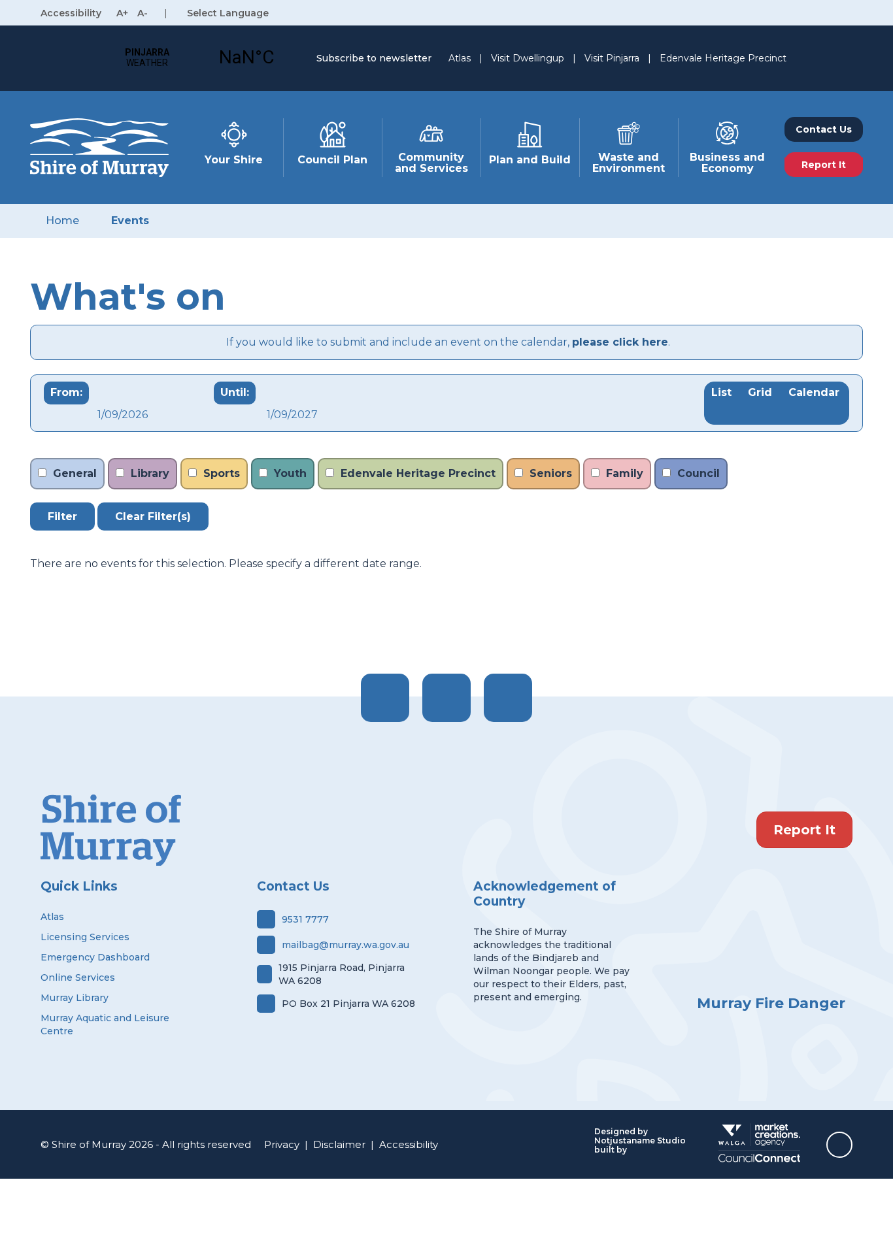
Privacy (281, 1144)
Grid (760, 392)
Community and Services (431, 162)
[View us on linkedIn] (508, 698)
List (721, 392)
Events (130, 220)
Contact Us (824, 129)
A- (142, 13)
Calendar (813, 392)
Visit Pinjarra (611, 58)
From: (66, 392)
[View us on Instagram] (446, 698)
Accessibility (408, 1144)
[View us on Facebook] (385, 698)
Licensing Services (85, 937)
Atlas (459, 58)
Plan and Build (530, 160)
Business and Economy (727, 162)
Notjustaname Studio (640, 1140)
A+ (122, 13)
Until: (234, 392)
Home (62, 220)
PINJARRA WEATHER (196, 57)
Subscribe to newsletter (373, 58)
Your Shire (234, 160)
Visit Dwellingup (527, 58)
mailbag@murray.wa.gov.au (345, 945)
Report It (804, 830)
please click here (620, 342)
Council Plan (332, 160)
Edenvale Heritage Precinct (723, 58)
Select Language (228, 13)
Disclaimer (339, 1144)
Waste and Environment (628, 162)
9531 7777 (305, 919)
